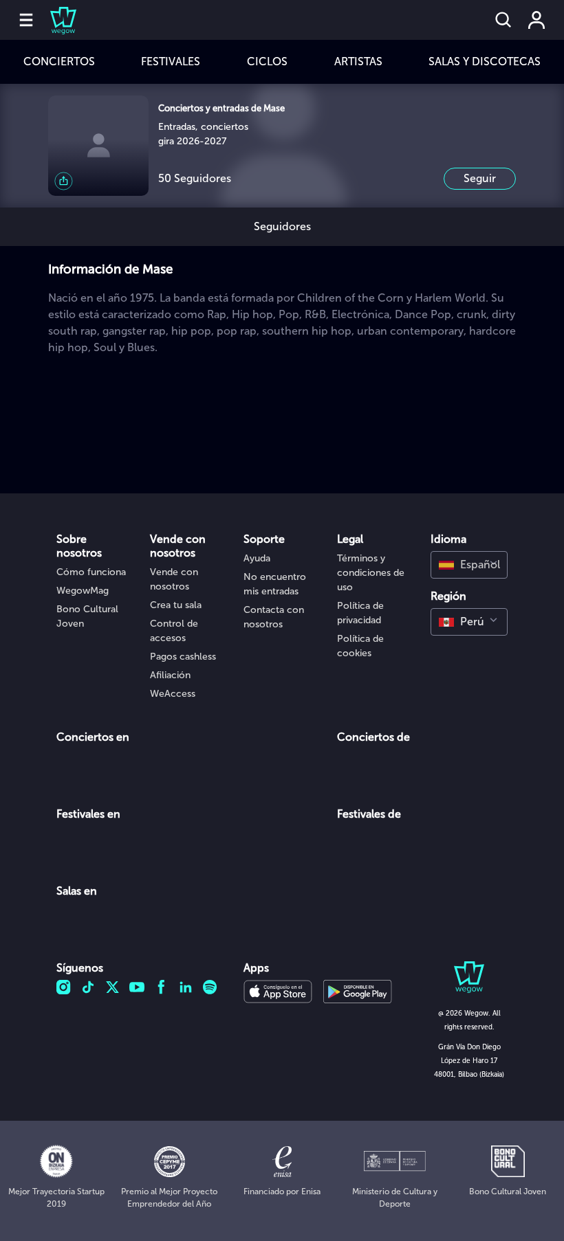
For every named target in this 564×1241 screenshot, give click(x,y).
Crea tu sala (176, 605)
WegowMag (82, 590)
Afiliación (170, 675)
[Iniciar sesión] (536, 19)
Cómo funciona (91, 572)
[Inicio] (55, 19)
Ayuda (256, 558)
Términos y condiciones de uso (370, 572)
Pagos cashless (183, 656)
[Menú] (26, 19)
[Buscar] (503, 19)
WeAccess (172, 694)
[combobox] (469, 565)
